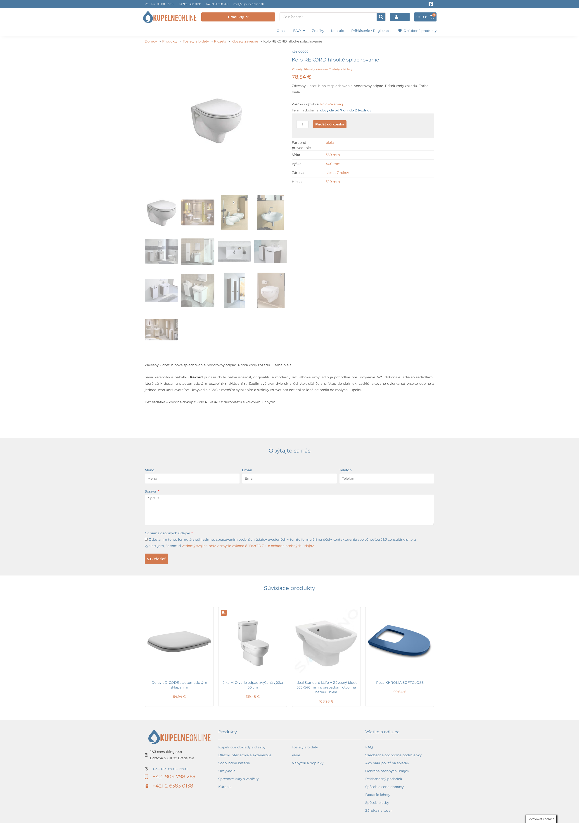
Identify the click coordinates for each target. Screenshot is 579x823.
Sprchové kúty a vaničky (238, 779)
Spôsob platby (377, 802)
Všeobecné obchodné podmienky (393, 755)
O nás (281, 30)
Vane (296, 755)
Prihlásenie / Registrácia (371, 30)
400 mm (333, 164)
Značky (318, 30)
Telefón (345, 470)
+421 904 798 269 (217, 4)
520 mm (333, 181)
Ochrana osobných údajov (168, 533)
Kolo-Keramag (331, 104)
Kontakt (337, 30)
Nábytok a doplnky (307, 763)
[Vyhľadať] (381, 17)
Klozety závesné (316, 69)
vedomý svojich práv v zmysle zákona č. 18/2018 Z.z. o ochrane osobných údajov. (248, 546)
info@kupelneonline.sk (248, 4)
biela (330, 142)
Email (247, 470)
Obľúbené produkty (419, 30)
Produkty (236, 17)
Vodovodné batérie (234, 763)
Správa (151, 491)
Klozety (297, 69)
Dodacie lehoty (377, 794)
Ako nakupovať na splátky (387, 763)
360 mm (333, 155)
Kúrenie (225, 787)
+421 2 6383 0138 (190, 4)
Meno (149, 470)
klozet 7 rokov (337, 172)
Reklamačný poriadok (383, 779)
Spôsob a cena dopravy (384, 787)
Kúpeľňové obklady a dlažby (242, 747)
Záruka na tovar (378, 810)
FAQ (297, 30)
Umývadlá (226, 771)
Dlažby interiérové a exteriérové (244, 755)
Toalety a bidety (340, 69)
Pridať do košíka (329, 124)
